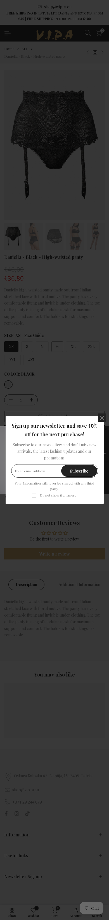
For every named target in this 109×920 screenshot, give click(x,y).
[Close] (102, 417)
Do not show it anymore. (58, 495)
